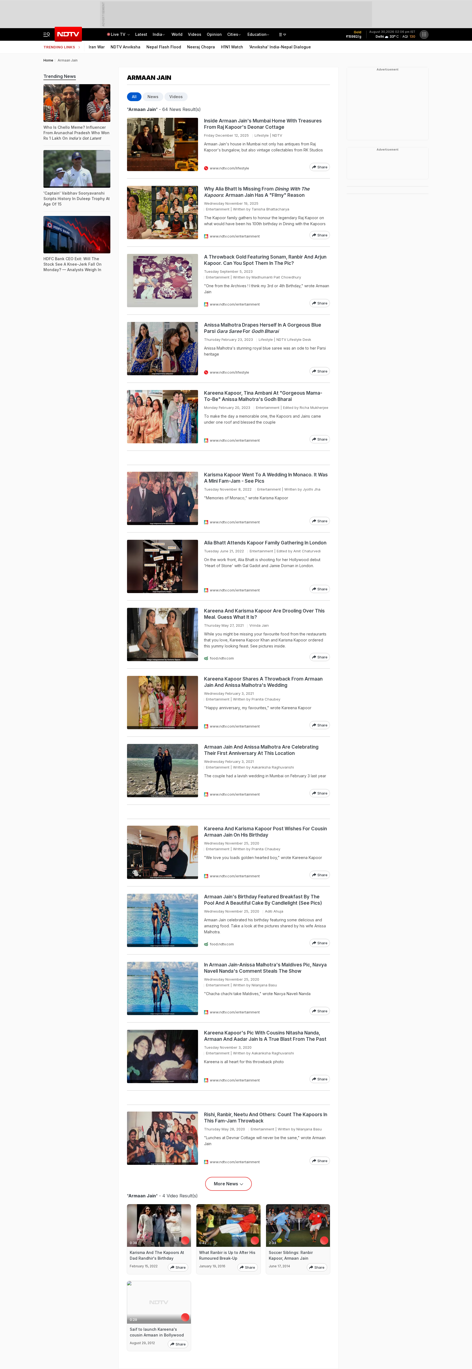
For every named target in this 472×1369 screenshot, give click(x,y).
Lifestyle (262, 135)
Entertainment (217, 209)
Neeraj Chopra (201, 47)
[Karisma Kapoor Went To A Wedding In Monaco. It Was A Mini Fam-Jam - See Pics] (162, 498)
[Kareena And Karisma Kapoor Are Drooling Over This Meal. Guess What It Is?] (162, 634)
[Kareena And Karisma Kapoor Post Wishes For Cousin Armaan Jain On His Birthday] (162, 852)
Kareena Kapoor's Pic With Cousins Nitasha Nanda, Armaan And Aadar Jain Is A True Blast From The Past (265, 1036)
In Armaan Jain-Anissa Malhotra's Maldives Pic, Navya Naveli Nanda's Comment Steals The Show (265, 968)
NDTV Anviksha (125, 47)
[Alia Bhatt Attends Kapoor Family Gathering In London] (162, 566)
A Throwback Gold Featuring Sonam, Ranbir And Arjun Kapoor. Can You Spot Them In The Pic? (265, 260)
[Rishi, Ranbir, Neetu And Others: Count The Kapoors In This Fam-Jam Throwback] (162, 1138)
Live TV (118, 34)
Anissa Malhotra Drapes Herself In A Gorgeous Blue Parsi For (262, 328)
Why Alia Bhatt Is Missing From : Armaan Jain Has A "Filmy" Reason (256, 192)
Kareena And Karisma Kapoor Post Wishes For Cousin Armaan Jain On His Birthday (265, 832)
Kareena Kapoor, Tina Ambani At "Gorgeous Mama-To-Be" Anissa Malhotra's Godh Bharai (263, 396)
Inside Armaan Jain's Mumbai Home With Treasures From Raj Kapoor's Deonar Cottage (263, 124)
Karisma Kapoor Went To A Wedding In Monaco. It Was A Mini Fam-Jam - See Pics (266, 478)
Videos (194, 34)
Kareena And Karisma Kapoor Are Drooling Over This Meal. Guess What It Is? (264, 614)
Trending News (59, 76)
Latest (141, 34)
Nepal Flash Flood (163, 47)
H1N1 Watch (232, 47)
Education (257, 34)
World (177, 34)
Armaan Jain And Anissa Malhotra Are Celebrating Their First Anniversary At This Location (261, 750)
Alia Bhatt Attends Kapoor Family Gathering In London (265, 543)
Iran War (97, 47)
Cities (232, 34)
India (157, 34)
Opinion (214, 34)
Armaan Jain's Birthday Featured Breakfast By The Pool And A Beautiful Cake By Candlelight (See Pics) (263, 900)
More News (226, 1183)
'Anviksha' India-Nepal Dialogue (280, 47)
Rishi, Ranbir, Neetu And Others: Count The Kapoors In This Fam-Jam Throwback (265, 1118)
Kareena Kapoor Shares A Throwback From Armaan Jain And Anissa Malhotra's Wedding (263, 682)
